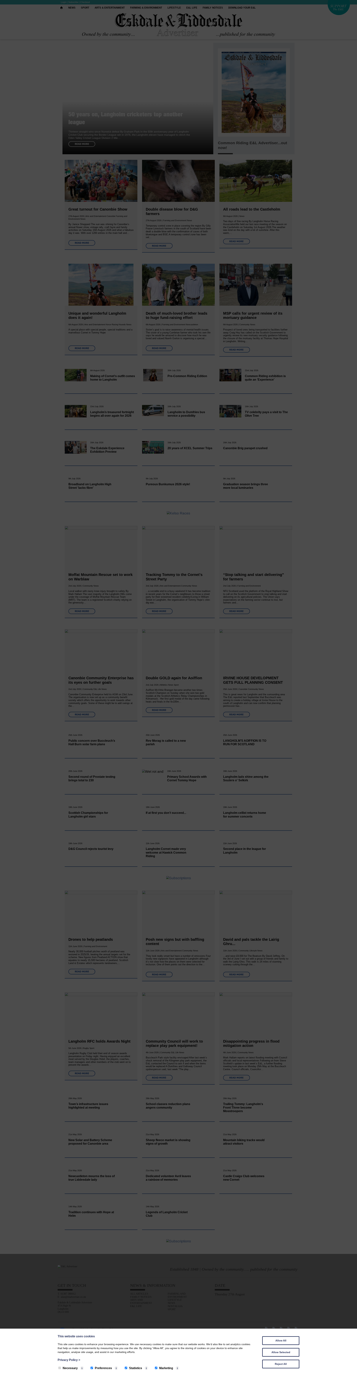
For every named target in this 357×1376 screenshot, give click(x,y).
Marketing (166, 1368)
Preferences (103, 1368)
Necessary (70, 1368)
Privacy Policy (69, 1360)
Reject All (281, 1363)
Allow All (280, 1340)
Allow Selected (280, 1352)
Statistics (135, 1368)
